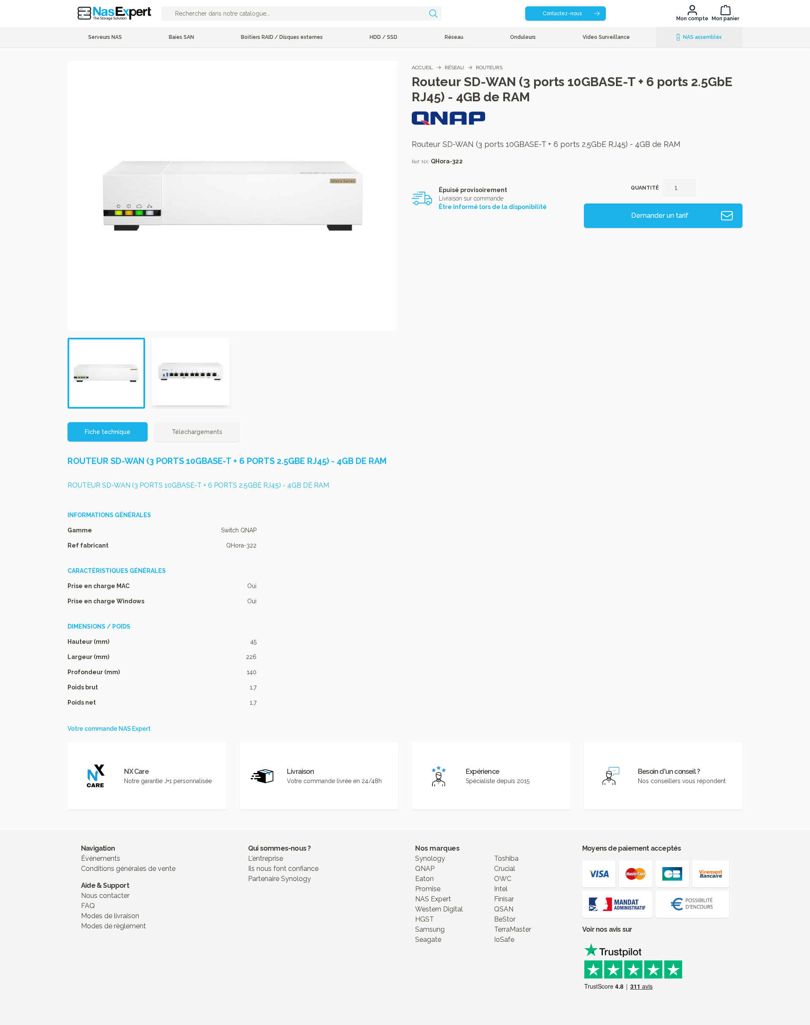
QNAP (425, 869)
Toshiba (506, 858)
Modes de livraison (110, 916)
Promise (427, 889)
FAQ (88, 906)
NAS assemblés (702, 37)
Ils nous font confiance (283, 869)
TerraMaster (512, 929)
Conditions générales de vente (128, 869)
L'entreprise (265, 858)
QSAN (503, 909)
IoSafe (504, 940)
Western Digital (439, 909)
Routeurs (489, 68)
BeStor (505, 919)
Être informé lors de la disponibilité (493, 206)
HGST (424, 919)
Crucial (504, 869)
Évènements (100, 858)
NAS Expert (433, 899)
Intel (501, 889)
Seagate (428, 940)
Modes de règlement (113, 926)
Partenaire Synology (279, 879)
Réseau (454, 68)
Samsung (430, 929)
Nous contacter (105, 896)
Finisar (504, 899)
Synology (430, 858)
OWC (502, 879)
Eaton (424, 879)
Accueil (422, 68)
